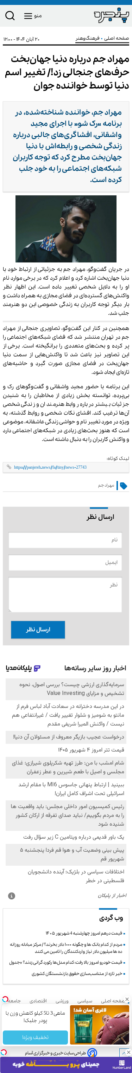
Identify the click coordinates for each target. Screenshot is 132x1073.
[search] (10, 17)
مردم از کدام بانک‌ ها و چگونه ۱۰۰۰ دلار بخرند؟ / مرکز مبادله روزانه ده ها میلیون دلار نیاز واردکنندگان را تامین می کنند (66, 948)
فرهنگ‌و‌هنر (88, 38)
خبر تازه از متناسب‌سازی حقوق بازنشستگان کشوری (77, 974)
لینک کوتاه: (118, 458)
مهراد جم (106, 485)
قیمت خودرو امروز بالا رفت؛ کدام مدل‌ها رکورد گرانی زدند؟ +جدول (65, 962)
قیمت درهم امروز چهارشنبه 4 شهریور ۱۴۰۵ (84, 933)
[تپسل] (3, 1052)
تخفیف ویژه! (35, 1037)
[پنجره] (98, 15)
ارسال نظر (38, 630)
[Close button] (126, 999)
